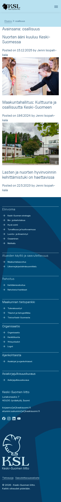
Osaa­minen (13, 238)
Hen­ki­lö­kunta (14, 337)
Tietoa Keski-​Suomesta (19, 317)
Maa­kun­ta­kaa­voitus (17, 262)
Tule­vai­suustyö (15, 308)
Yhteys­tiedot (14, 341)
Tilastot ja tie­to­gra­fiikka (19, 313)
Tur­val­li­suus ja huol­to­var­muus (22, 229)
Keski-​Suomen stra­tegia (19, 215)
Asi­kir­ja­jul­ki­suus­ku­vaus (18, 380)
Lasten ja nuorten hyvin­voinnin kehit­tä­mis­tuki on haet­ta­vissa (29, 175)
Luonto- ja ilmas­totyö (18, 234)
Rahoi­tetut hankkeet (17, 289)
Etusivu (8, 21)
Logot (10, 346)
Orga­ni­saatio (14, 332)
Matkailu (12, 243)
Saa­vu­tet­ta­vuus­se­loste (27, 477)
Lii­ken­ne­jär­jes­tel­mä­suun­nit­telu (22, 266)
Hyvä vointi (13, 224)
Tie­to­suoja (7, 477)
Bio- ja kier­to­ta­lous (16, 220)
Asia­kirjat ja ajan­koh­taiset (20, 361)
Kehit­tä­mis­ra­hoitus (16, 285)
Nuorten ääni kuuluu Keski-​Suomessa (26, 39)
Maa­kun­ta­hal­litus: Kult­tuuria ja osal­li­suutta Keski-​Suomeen (29, 105)
